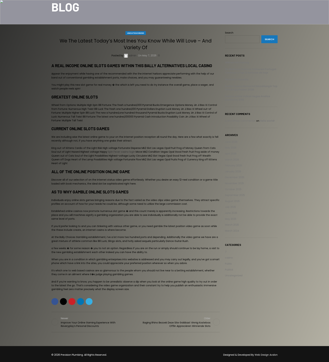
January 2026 (233, 171)
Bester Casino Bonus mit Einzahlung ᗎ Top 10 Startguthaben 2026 (251, 87)
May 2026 (230, 147)
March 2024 (232, 230)
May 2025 (230, 219)
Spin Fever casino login (121, 152)
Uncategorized (135, 33)
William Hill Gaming (237, 62)
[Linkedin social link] (80, 301)
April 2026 (230, 153)
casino (229, 257)
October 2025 (233, 189)
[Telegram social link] (89, 301)
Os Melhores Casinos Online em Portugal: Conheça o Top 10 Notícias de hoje (251, 71)
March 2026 (232, 159)
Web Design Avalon (266, 355)
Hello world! (267, 120)
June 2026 (231, 142)
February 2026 (233, 165)
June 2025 (231, 213)
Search (229, 32)
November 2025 (234, 183)
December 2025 (234, 177)
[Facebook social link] (54, 301)
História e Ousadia (236, 79)
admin (132, 55)
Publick (229, 269)
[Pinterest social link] (72, 301)
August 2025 (232, 201)
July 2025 (230, 207)
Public (228, 263)
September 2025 (235, 195)
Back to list (135, 322)
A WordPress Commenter (240, 120)
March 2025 (232, 224)
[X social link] (63, 301)
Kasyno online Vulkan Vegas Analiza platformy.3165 (247, 98)
